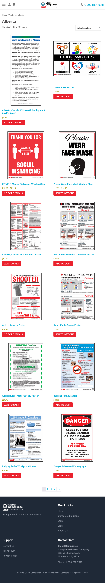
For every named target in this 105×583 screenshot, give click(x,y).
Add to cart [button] (63, 96)
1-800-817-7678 (74, 562)
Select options (13, 122)
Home (4, 15)
